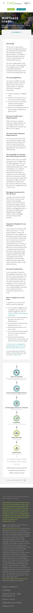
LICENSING (6, 590)
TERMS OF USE (8, 606)
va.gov (10, 313)
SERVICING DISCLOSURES (12, 603)
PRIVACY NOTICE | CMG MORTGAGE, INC (11, 595)
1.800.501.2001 (17, 355)
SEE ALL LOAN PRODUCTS (15, 480)
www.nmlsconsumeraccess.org (12, 528)
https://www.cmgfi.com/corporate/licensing (15, 578)
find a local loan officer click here (15, 348)
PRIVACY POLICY (8, 599)
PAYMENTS (11, 9)
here (16, 335)
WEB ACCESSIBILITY (10, 587)
